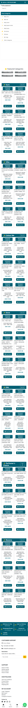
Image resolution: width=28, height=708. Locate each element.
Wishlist (4, 695)
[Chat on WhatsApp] (25, 705)
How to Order (5, 667)
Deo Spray (6, 31)
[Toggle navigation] (25, 2)
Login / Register (6, 691)
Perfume (6, 34)
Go (24, 657)
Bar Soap (6, 37)
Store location (5, 671)
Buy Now (8, 106)
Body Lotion (6, 22)
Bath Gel (6, 19)
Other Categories (8, 40)
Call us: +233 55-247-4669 (9, 2)
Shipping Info (5, 684)
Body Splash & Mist (8, 25)
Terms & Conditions (7, 679)
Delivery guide (5, 669)
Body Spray (6, 28)
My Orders (4, 693)
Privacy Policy (5, 681)
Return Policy (5, 683)
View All (22, 84)
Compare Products (6, 696)
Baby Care (6, 16)
